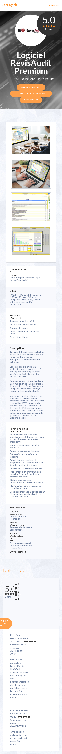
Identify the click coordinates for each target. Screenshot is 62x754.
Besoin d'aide (31, 100)
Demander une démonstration (31, 94)
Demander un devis (31, 87)
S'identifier (54, 5)
